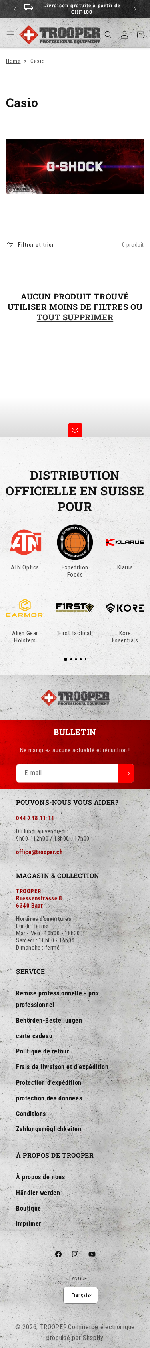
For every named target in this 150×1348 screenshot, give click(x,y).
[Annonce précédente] (15, 9)
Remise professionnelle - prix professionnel (57, 999)
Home (13, 61)
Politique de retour (42, 1051)
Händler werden (38, 1193)
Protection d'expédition (49, 1082)
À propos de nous (40, 1177)
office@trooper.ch (39, 852)
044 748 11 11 (35, 818)
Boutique (28, 1208)
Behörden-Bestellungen (49, 1020)
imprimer (28, 1223)
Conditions (31, 1114)
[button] (10, 35)
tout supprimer (75, 317)
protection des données (49, 1098)
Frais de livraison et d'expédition (62, 1067)
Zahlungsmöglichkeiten (49, 1129)
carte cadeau (34, 1036)
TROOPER (53, 1327)
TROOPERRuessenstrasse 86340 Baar (39, 898)
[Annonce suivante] (135, 9)
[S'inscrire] (126, 773)
